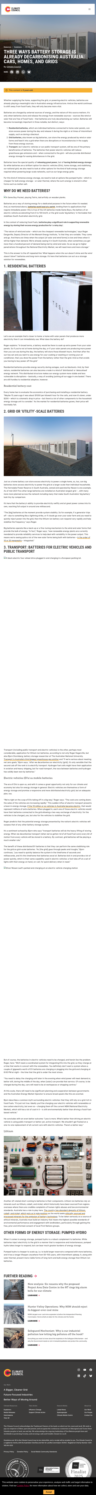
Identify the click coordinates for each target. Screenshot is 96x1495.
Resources (7, 47)
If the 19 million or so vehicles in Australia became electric (53, 806)
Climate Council (14, 67)
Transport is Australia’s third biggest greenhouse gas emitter (31, 759)
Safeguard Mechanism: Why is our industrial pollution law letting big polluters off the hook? (55, 1333)
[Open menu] (89, 9)
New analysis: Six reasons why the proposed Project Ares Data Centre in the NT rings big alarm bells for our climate (57, 1287)
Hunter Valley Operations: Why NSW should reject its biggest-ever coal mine (57, 1308)
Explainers (18, 47)
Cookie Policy (23, 1486)
